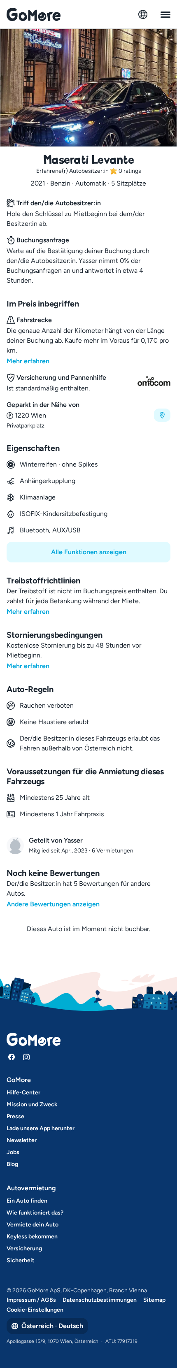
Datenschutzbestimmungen (100, 1299)
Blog (12, 1164)
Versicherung (24, 1248)
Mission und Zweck (32, 1104)
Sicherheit (21, 1260)
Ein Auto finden (27, 1200)
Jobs (13, 1152)
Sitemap (154, 1299)
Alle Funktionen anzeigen (88, 552)
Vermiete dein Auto (32, 1224)
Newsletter (22, 1140)
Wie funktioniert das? (35, 1212)
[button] (88, 415)
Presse (15, 1116)
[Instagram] (26, 1057)
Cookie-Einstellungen (35, 1309)
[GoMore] (34, 14)
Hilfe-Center (23, 1092)
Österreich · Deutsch (52, 1326)
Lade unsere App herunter (41, 1128)
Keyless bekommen (32, 1236)
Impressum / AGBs (31, 1299)
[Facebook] (11, 1057)
